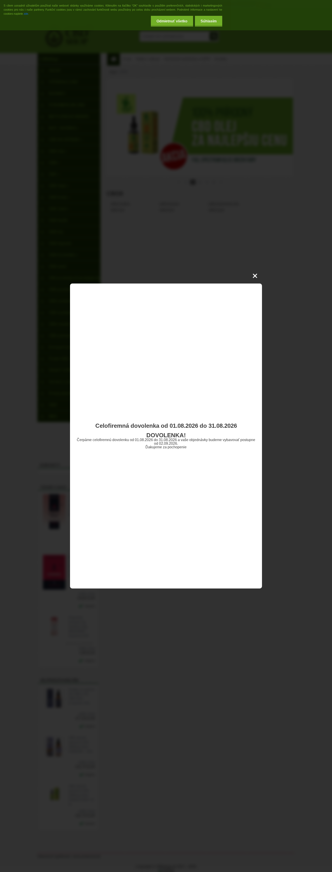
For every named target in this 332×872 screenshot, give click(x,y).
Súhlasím (209, 21)
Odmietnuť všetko (172, 21)
